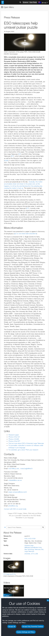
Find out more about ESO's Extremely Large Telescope (26, 443)
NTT (12, 156)
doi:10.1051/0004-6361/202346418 (25, 234)
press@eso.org (13, 506)
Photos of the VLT (14, 437)
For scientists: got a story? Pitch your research (23, 450)
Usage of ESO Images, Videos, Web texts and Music (25, 513)
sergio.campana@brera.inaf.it (17, 492)
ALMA (6, 160)
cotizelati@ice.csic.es (15, 480)
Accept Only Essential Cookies (32, 626)
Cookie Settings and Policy (26, 632)
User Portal (33, 2)
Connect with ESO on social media (15, 509)
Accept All (11, 626)
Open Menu (8, 7)
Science (25, 2)
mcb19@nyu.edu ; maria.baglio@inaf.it (20, 468)
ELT (27, 208)
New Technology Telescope (32, 549)
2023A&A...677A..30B (31, 554)
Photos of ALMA (14, 439)
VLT (19, 154)
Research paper (14, 435)
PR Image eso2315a (9, 574)
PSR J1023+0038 (29, 538)
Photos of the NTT (14, 441)
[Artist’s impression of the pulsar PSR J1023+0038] (25, 42)
